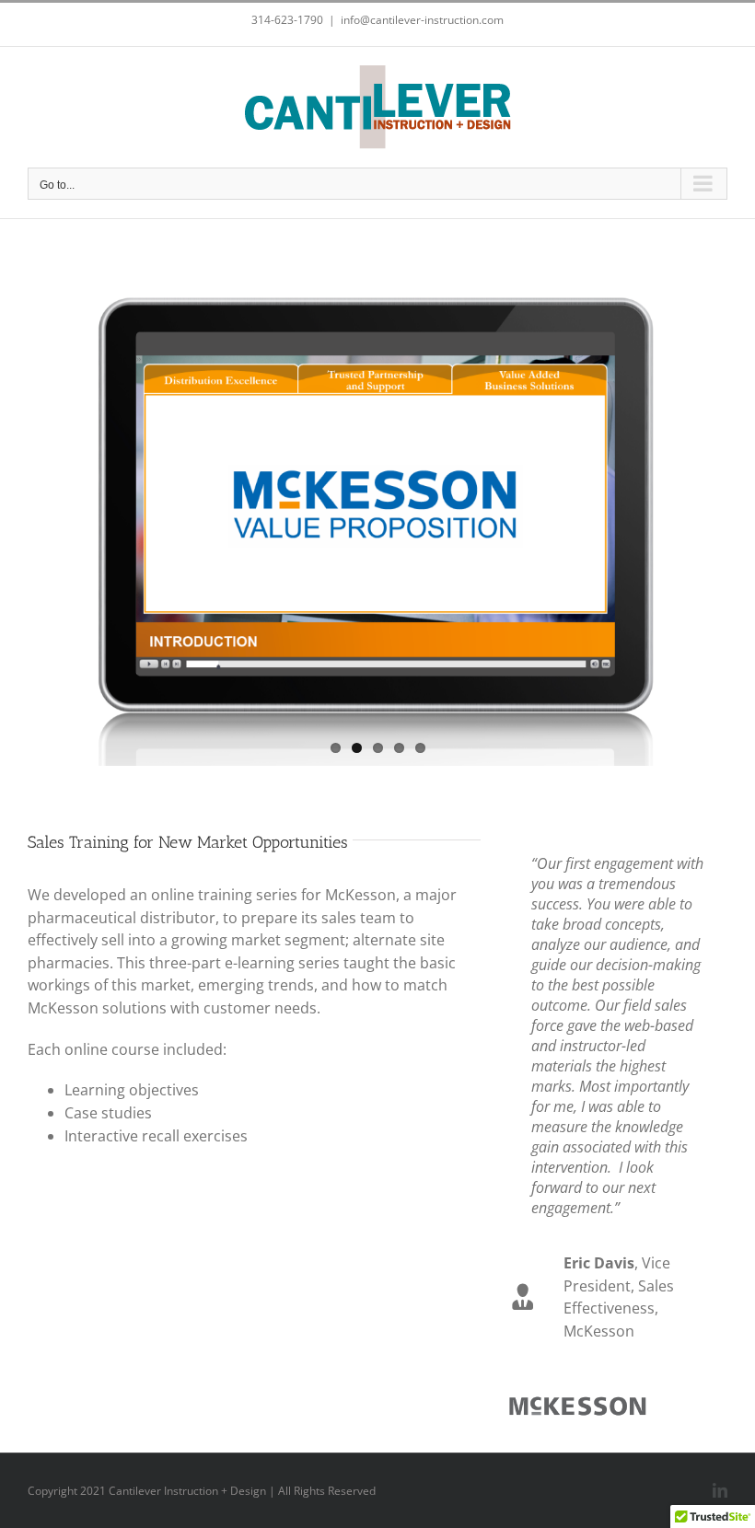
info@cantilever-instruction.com (422, 20)
